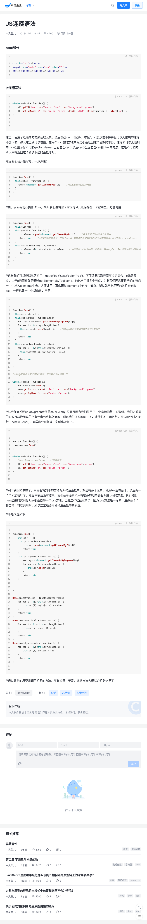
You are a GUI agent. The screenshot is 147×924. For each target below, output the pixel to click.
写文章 (123, 5)
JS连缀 (66, 692)
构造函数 (82, 692)
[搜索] (139, 907)
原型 (53, 692)
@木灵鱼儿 (28, 712)
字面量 (128, 864)
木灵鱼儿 (11, 33)
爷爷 (130, 895)
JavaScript (24, 692)
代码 (138, 895)
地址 (129, 911)
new (138, 864)
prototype (135, 880)
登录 (137, 5)
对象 (121, 895)
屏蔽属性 (136, 849)
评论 (133, 764)
